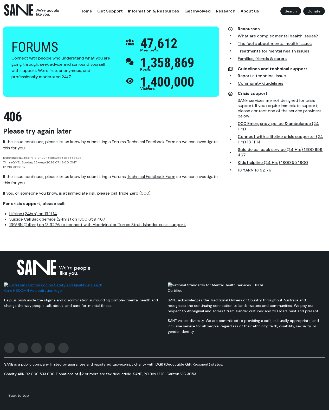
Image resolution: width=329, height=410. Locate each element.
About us (250, 11)
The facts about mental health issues (275, 43)
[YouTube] (50, 348)
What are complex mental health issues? (278, 36)
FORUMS (34, 47)
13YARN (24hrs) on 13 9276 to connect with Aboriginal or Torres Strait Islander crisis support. (97, 224)
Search (291, 11)
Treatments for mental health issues (273, 51)
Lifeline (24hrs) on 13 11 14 (33, 213)
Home (86, 11)
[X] (36, 348)
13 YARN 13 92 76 (254, 170)
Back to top (19, 395)
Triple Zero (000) (134, 193)
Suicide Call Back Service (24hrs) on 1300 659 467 (57, 219)
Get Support (110, 11)
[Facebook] (9, 348)
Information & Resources (153, 11)
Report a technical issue (262, 75)
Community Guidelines (260, 83)
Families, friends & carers (262, 58)
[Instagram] (23, 348)
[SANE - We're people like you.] (31, 10)
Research (225, 11)
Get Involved (197, 11)
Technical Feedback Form (151, 176)
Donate (314, 11)
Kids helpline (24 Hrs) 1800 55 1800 (273, 162)
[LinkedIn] (63, 348)
